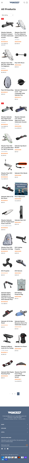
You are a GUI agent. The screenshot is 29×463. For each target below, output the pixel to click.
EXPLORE (3, 428)
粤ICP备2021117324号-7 (13, 454)
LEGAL (3, 432)
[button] (4, 41)
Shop (2, 424)
